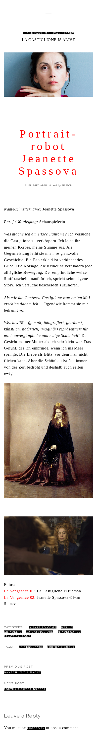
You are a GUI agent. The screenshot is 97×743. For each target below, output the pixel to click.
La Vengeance (31, 647)
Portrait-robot (61, 647)
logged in (36, 728)
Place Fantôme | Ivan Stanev (48, 33)
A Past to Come (42, 627)
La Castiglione (39, 631)
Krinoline (13, 631)
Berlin (67, 627)
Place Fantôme (17, 636)
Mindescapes (69, 631)
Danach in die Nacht (22, 672)
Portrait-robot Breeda (25, 689)
